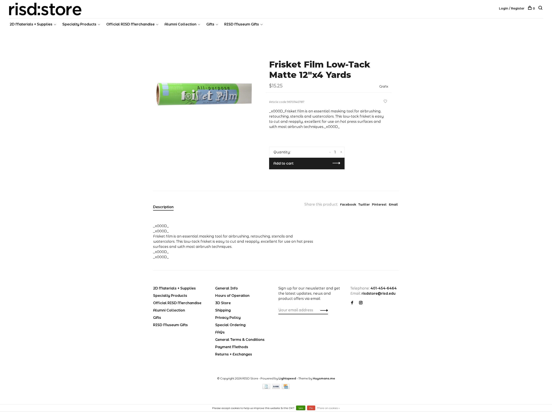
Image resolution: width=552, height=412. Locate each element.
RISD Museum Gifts (241, 24)
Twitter (364, 204)
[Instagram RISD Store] (360, 303)
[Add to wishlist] (385, 102)
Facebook (348, 204)
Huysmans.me (324, 378)
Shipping (223, 310)
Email (393, 204)
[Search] (540, 8)
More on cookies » (328, 408)
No (311, 408)
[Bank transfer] (276, 388)
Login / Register (511, 8)
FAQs (220, 332)
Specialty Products (79, 24)
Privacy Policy (228, 318)
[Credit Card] (286, 388)
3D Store (223, 303)
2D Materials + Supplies (31, 24)
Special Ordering (230, 325)
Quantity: (282, 152)
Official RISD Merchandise (130, 24)
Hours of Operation (232, 296)
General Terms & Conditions (240, 340)
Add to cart (283, 163)
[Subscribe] (323, 310)
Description (163, 207)
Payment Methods (231, 347)
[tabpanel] (202, 93)
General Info (226, 288)
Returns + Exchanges (233, 354)
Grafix (383, 86)
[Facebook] (352, 303)
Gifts (210, 24)
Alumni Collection (180, 24)
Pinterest (379, 204)
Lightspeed (287, 378)
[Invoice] (266, 388)
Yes (300, 408)
